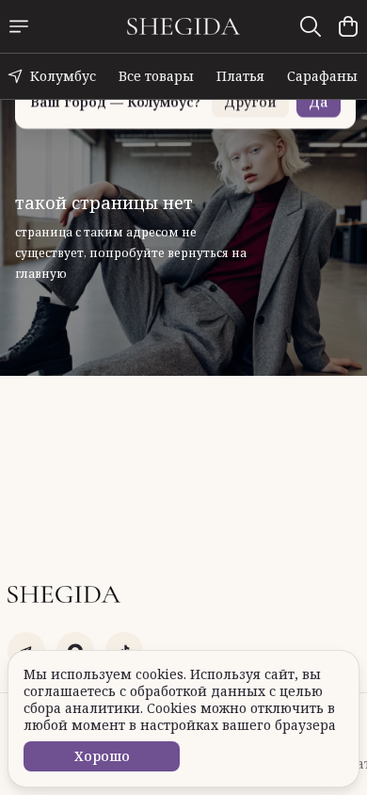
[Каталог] (19, 26)
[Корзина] (348, 26)
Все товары (156, 76)
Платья (240, 76)
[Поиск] (310, 26)
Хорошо (102, 756)
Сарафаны (322, 76)
